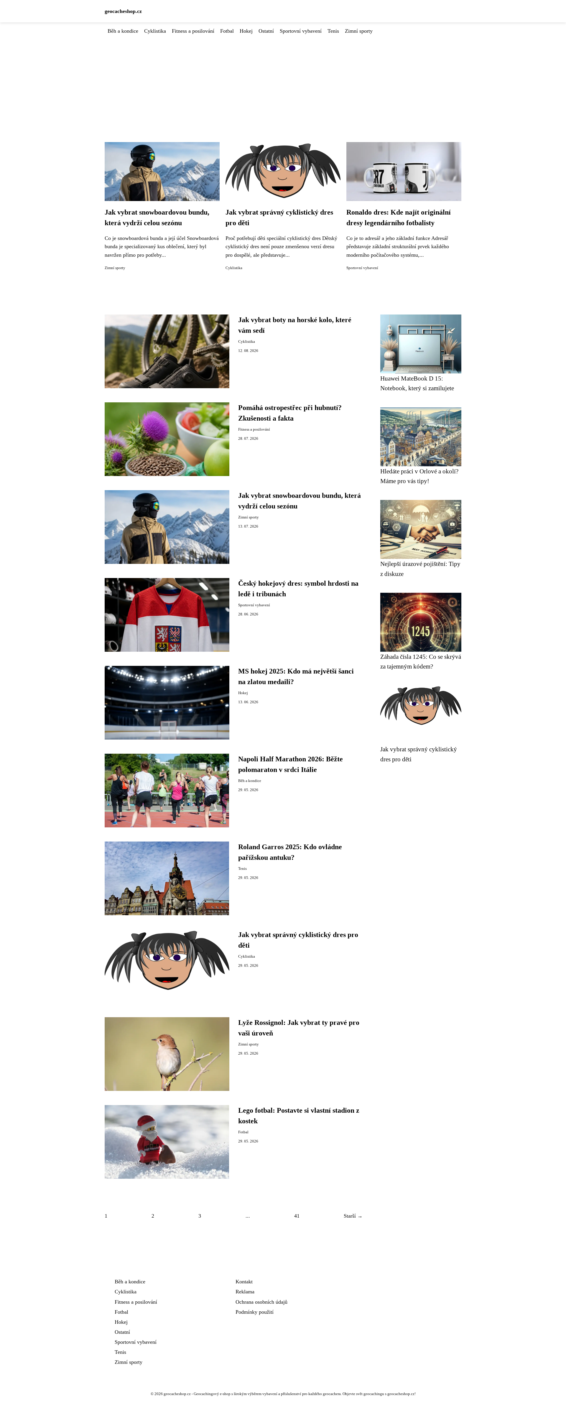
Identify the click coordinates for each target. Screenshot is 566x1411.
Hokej (246, 31)
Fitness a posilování (193, 31)
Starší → (353, 1216)
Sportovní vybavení (301, 31)
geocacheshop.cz (123, 11)
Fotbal (227, 31)
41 (297, 1216)
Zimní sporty (359, 31)
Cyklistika (155, 31)
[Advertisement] (283, 79)
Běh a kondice (123, 31)
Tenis (333, 31)
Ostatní (266, 31)
